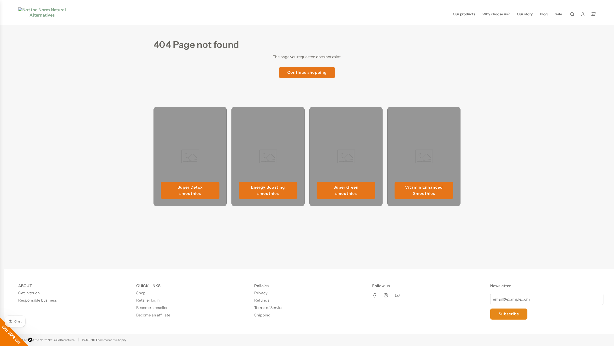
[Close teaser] (30, 339)
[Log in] (583, 14)
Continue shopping (307, 72)
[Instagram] (386, 295)
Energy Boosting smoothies (268, 190)
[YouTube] (397, 295)
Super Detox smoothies (190, 190)
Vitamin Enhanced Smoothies (424, 190)
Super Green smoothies (346, 190)
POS (85, 340)
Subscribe (509, 313)
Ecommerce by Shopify (111, 340)
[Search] (572, 14)
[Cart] (593, 14)
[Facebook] (374, 295)
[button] (14, 331)
